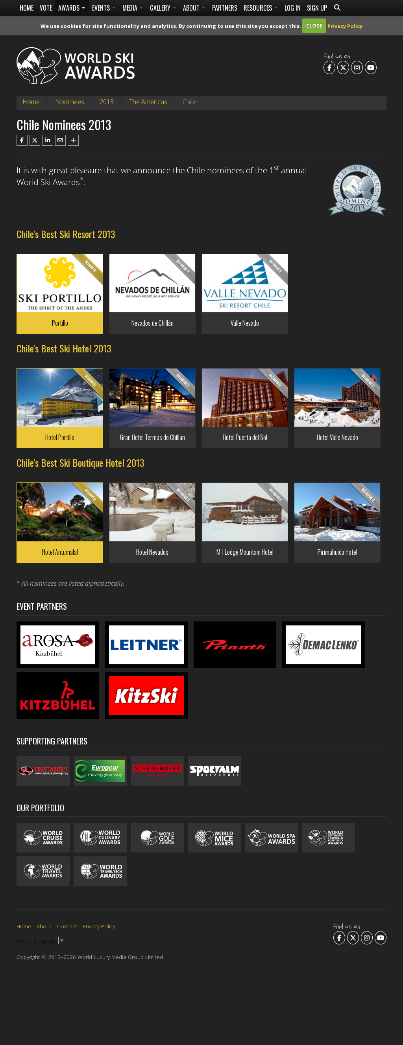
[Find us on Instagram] (357, 67)
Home (26, 8)
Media (130, 8)
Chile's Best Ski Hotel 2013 (64, 348)
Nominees (69, 101)
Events (101, 8)
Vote (46, 8)
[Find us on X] (343, 67)
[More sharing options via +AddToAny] (73, 140)
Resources (259, 8)
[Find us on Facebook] (329, 67)
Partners (224, 8)
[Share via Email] (60, 140)
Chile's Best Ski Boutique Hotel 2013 (80, 462)
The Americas (148, 101)
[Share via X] (35, 140)
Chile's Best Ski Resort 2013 (66, 234)
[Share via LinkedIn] (48, 140)
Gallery (161, 8)
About (192, 8)
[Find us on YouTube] (371, 67)
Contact (67, 926)
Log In (293, 8)
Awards (69, 8)
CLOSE (314, 25)
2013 (107, 101)
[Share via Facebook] (22, 140)
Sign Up (317, 8)
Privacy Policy (344, 25)
